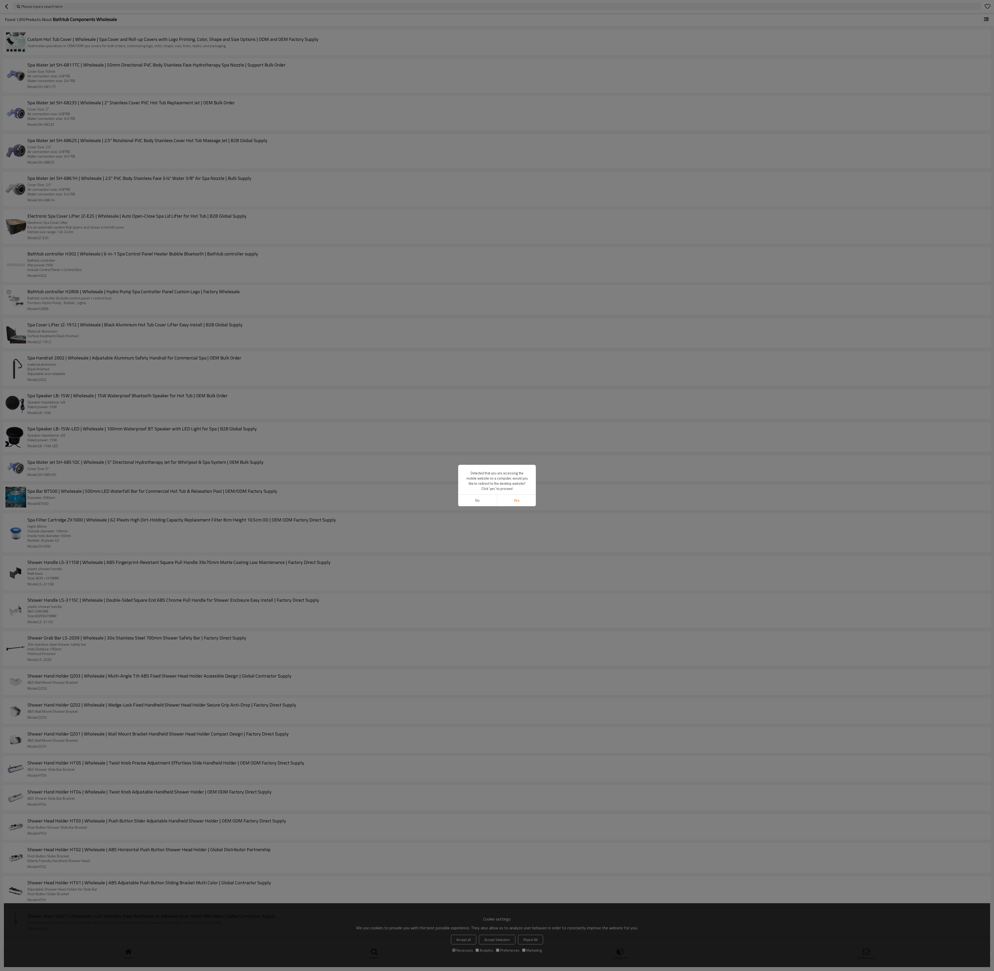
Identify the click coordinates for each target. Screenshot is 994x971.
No (477, 500)
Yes (517, 500)
